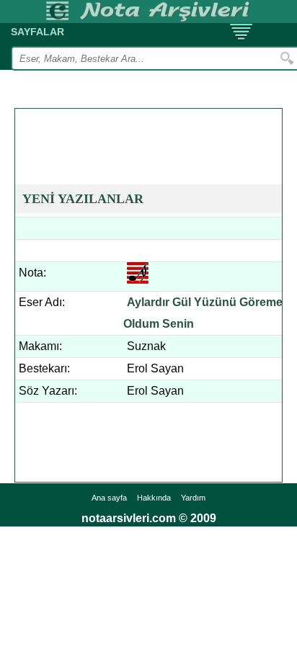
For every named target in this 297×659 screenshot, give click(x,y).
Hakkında (154, 497)
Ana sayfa (109, 497)
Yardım (193, 497)
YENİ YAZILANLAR (82, 199)
